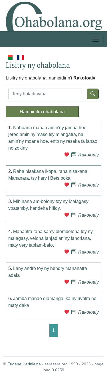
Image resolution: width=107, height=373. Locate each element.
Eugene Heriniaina (24, 364)
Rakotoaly (88, 154)
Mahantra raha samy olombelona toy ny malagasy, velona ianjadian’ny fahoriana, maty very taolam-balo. (50, 238)
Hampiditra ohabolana (42, 111)
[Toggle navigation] (96, 39)
